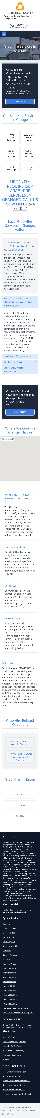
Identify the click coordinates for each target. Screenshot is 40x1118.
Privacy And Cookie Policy (13, 1050)
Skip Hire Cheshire (21, 13)
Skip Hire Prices (9, 964)
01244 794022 (24, 206)
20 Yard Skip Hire (10, 999)
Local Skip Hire (9, 933)
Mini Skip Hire (8, 937)
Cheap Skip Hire (9, 928)
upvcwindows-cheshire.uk (14, 1089)
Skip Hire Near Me (10, 946)
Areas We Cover (9, 1037)
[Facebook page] (3, 1114)
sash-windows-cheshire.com (15, 1072)
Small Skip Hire (9, 941)
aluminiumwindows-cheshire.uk (16, 1080)
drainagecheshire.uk (11, 1076)
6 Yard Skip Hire (9, 977)
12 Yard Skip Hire (10, 990)
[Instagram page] (8, 1114)
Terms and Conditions (12, 1055)
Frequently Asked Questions (14, 1041)
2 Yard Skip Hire (9, 968)
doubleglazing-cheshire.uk (14, 1085)
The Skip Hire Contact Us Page (15, 1008)
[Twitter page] (13, 1114)
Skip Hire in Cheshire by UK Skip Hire (18, 1013)
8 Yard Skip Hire (9, 981)
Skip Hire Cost (8, 959)
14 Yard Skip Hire (10, 995)
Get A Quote (20, 101)
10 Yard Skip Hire (10, 986)
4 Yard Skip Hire (9, 973)
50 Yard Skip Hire (10, 1004)
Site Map (6, 1059)
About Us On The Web (12, 1046)
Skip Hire (6, 924)
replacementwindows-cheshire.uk (17, 1094)
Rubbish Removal (10, 955)
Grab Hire (7, 950)
